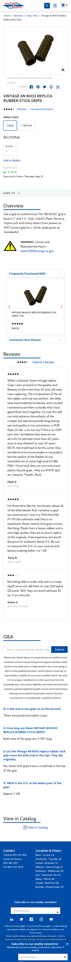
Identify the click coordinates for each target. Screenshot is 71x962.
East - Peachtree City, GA (48, 874)
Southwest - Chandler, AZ (49, 859)
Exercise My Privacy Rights (39, 926)
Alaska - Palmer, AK (45, 878)
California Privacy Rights (15, 926)
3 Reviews (22, 109)
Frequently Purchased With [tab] (27, 273)
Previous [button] (9, 306)
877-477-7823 (20, 855)
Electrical (18, 15)
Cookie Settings (60, 926)
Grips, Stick (32, 15)
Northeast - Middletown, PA (49, 870)
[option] (35, 50)
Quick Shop (35, 329)
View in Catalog (37, 827)
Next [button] (61, 306)
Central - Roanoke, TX (47, 862)
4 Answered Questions (41, 109)
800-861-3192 (10, 862)
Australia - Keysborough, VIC (50, 886)
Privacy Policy (35, 932)
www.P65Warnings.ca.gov (37, 251)
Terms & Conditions (51, 929)
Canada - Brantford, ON (47, 882)
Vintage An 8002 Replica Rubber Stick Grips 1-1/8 (34, 314)
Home (7, 15)
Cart (67, 5)
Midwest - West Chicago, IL (49, 866)
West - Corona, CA (45, 855)
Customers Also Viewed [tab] (24, 340)
